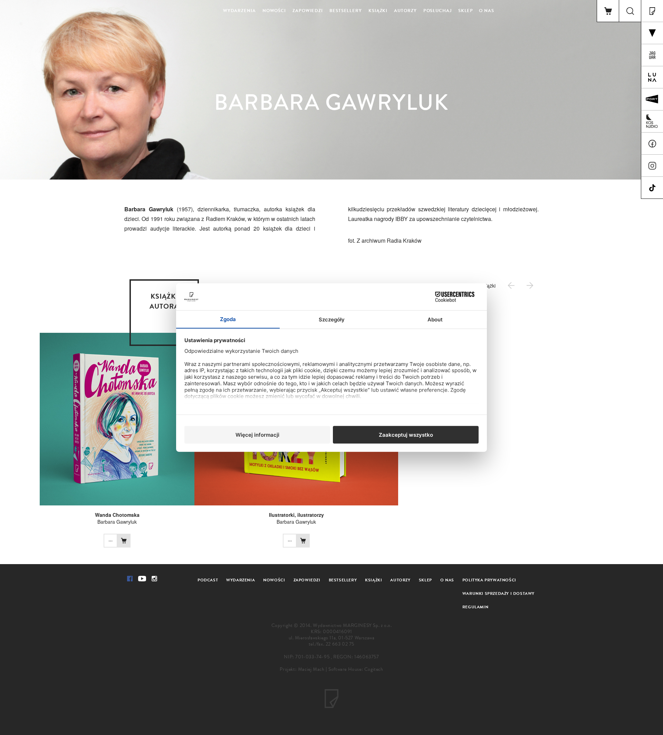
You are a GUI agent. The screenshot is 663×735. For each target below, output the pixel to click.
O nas (486, 10)
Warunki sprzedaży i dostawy (498, 593)
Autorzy (405, 10)
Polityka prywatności (489, 580)
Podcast (208, 580)
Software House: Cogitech (355, 669)
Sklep (465, 10)
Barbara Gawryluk (117, 521)
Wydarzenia (239, 10)
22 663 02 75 (340, 644)
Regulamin (475, 607)
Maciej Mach (311, 669)
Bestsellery (345, 10)
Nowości (274, 10)
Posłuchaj (437, 10)
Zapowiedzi (307, 10)
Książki (377, 10)
